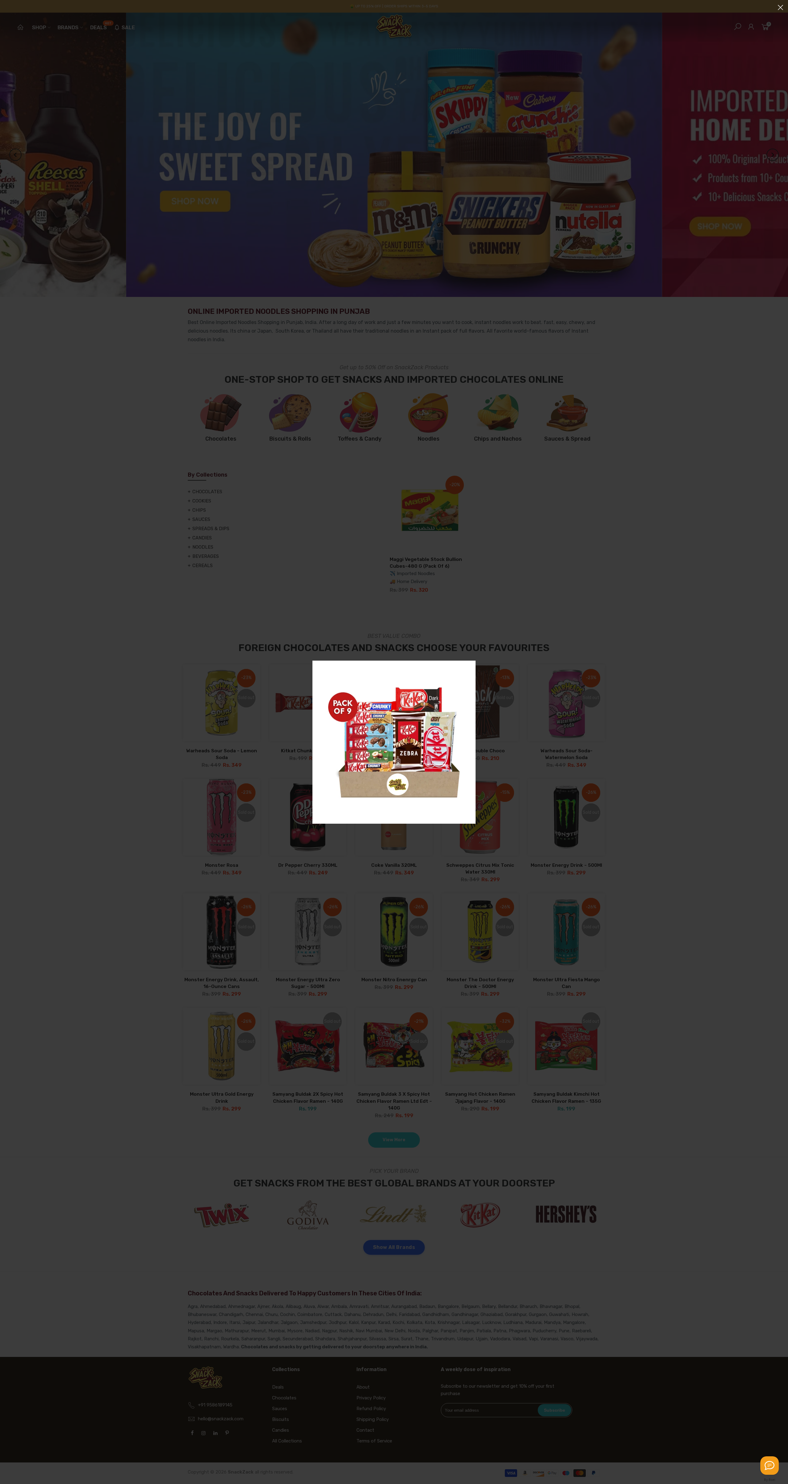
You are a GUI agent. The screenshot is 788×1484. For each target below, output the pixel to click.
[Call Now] (769, 1465)
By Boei (769, 1480)
